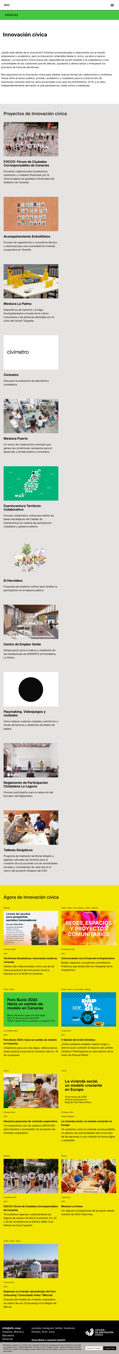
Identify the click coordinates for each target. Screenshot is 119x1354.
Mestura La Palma (17, 304)
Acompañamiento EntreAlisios (27, 236)
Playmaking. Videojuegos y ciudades (25, 713)
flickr (44, 1331)
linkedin (35, 1331)
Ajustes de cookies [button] (94, 1348)
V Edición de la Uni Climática (78, 1039)
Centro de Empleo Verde (22, 644)
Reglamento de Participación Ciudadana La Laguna (26, 784)
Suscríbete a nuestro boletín (48, 1340)
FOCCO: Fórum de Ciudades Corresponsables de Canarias (26, 163)
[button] (112, 5)
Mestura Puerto (16, 438)
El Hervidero (13, 581)
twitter (58, 1328)
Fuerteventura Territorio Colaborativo (22, 508)
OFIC (7, 5)
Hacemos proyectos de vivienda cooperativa (30, 1121)
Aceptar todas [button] (110, 1348)
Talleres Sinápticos (18, 850)
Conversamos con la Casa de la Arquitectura (87, 958)
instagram (48, 1328)
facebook (69, 1328)
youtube (36, 1328)
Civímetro (11, 375)
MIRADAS (11, 15)
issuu (52, 1331)
